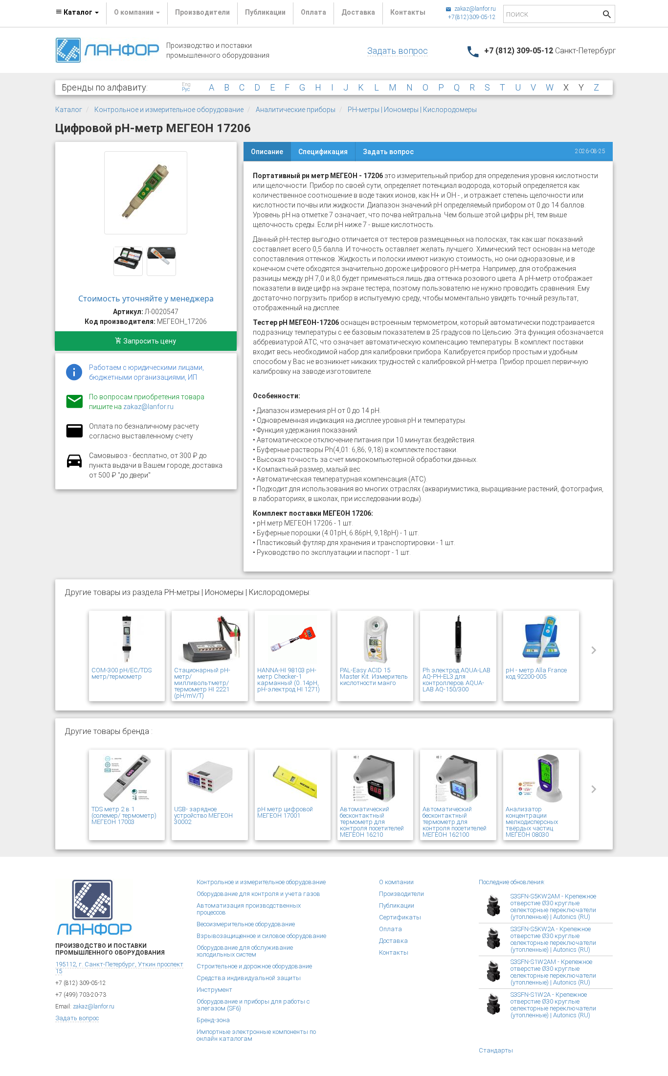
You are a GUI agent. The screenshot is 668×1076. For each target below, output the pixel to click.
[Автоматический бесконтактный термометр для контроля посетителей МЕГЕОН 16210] (375, 779)
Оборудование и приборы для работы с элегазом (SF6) (253, 1005)
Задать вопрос (397, 51)
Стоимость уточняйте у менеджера (146, 298)
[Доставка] (74, 466)
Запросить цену (149, 341)
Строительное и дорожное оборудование (254, 966)
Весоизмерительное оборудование (246, 924)
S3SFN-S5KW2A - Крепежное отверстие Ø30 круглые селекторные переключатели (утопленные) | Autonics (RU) (553, 939)
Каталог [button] (78, 12)
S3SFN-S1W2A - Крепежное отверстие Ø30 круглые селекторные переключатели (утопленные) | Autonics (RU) (553, 1005)
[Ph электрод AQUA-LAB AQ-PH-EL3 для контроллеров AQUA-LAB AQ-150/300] (458, 640)
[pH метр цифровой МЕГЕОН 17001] (292, 779)
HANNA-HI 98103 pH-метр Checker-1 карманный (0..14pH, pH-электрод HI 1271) (288, 679)
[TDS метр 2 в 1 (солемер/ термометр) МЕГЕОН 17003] (126, 779)
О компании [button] (134, 12)
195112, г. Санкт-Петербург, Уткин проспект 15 (119, 968)
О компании (396, 882)
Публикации (265, 12)
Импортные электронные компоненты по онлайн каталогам (256, 1035)
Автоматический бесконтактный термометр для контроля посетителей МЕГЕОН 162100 (455, 821)
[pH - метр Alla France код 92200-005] (541, 640)
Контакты (407, 12)
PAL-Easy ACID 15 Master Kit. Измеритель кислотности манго (374, 676)
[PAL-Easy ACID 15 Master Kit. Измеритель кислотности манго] (375, 640)
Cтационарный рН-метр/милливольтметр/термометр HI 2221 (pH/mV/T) (202, 682)
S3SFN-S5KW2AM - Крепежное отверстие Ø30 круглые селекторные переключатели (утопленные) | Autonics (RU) (553, 906)
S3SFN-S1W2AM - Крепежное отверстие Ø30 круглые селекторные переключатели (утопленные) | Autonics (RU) (553, 972)
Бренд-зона (213, 1020)
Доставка (358, 12)
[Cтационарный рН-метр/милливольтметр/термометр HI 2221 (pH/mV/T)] (209, 640)
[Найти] (607, 15)
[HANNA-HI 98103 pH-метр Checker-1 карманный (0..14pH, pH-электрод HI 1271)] (292, 640)
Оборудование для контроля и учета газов (258, 893)
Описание (267, 152)
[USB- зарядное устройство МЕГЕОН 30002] (209, 779)
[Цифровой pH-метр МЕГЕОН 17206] (145, 192)
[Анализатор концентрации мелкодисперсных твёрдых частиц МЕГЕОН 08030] (541, 779)
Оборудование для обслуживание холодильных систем (245, 951)
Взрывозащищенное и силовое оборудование (261, 935)
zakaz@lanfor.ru (474, 8)
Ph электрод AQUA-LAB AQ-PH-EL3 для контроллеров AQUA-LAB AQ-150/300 (456, 679)
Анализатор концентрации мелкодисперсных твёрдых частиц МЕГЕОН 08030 (532, 821)
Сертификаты (400, 917)
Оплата (313, 12)
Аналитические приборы (295, 110)
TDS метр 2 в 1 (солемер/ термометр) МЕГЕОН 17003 (123, 815)
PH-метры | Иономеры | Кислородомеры (412, 110)
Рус (186, 89)
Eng (186, 84)
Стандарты (496, 1050)
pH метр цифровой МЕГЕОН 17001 (285, 812)
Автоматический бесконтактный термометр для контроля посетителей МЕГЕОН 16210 (372, 821)
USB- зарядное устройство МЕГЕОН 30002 (203, 815)
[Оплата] (74, 437)
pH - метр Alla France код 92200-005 (536, 673)
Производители (202, 12)
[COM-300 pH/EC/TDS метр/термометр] (126, 640)
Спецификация (323, 152)
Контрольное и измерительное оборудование (169, 110)
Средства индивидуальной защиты (249, 978)
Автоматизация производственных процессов (249, 909)
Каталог (68, 110)
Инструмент (214, 989)
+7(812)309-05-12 (472, 17)
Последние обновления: (512, 882)
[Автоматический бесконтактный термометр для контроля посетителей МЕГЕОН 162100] (458, 779)
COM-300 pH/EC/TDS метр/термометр (121, 673)
